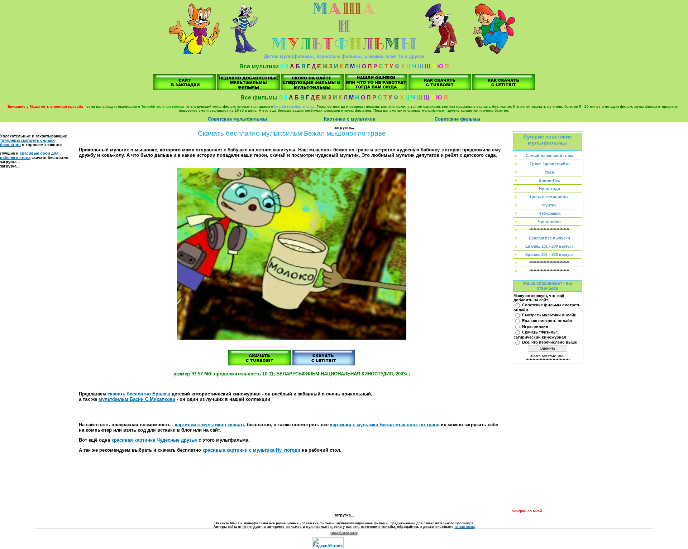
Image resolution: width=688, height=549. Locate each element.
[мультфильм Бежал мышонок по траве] (184, 88)
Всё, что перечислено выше (549, 342)
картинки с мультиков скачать (210, 424)
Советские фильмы (457, 119)
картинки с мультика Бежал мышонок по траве (384, 424)
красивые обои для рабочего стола (29, 155)
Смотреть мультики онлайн (549, 315)
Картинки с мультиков (350, 119)
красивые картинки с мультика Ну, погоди (251, 450)
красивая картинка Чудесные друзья (154, 440)
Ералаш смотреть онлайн (547, 321)
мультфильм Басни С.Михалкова (137, 399)
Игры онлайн (535, 326)
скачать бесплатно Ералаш (139, 394)
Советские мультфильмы (237, 119)
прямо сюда (465, 527)
